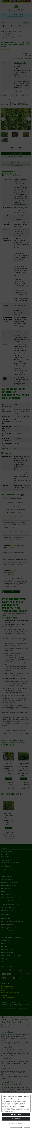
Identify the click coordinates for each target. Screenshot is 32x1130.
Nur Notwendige (16, 1119)
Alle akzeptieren (16, 1114)
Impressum (27, 1127)
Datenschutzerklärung (16, 1127)
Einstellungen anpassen (16, 1123)
